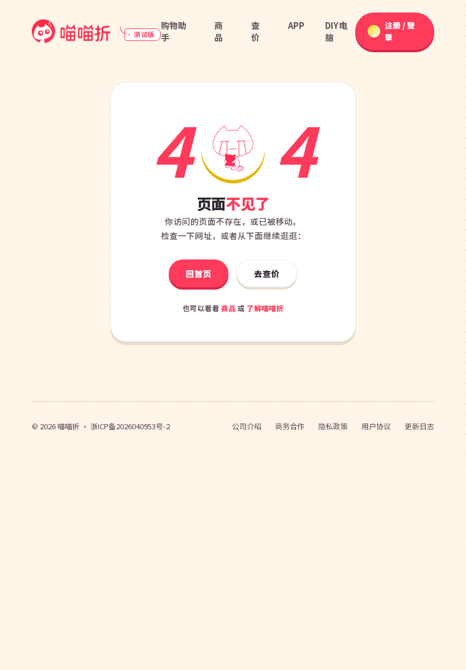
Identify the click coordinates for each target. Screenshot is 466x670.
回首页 (198, 273)
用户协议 (376, 426)
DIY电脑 (336, 31)
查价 (255, 31)
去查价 (267, 273)
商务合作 (290, 426)
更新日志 (419, 426)
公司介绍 (246, 426)
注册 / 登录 (400, 31)
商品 (218, 31)
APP (296, 25)
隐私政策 (333, 426)
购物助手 (173, 31)
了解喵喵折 (265, 308)
